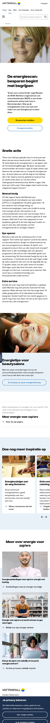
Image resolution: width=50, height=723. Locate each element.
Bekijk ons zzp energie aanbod (19, 627)
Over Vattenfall (36, 10)
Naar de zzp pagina (14, 422)
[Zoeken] (45, 17)
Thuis (4, 10)
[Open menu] (3, 16)
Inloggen (44, 3)
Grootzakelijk (24, 10)
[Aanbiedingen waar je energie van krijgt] (25, 564)
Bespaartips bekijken (25, 120)
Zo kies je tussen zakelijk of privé (21, 668)
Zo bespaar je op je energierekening (24, 382)
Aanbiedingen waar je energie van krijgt (24, 587)
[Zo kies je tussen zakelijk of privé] (25, 646)
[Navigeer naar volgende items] (46, 517)
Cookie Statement (10, 695)
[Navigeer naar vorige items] (42, 517)
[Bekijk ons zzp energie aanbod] (25, 605)
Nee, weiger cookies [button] (25, 715)
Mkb (15, 10)
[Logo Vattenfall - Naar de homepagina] (11, 3)
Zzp (9, 10)
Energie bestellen (25, 128)
